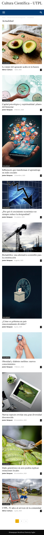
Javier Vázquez (7, 110)
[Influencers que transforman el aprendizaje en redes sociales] (22, 141)
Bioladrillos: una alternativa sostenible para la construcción (21, 256)
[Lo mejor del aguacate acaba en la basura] (22, 44)
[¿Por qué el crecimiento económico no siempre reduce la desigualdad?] (22, 195)
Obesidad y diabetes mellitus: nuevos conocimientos (19, 362)
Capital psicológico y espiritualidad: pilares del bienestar (22, 105)
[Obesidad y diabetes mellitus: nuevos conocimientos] (22, 345)
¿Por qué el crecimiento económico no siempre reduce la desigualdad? (19, 213)
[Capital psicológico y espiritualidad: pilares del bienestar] (22, 88)
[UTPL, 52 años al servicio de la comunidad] (22, 492)
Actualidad (6, 63)
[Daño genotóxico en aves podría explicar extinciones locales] (22, 445)
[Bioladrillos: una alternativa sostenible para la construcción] (22, 237)
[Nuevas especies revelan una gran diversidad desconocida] (22, 392)
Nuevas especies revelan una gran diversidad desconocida (22, 416)
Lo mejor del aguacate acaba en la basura (20, 66)
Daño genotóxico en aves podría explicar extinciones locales (20, 469)
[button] (41, 12)
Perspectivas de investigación (16, 17)
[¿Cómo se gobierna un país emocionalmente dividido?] (22, 292)
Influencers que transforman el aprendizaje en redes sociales (21, 171)
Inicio (3, 17)
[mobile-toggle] (3, 12)
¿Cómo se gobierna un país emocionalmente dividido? (14, 322)
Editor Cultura (7, 70)
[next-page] (26, 521)
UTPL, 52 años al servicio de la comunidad (21, 507)
